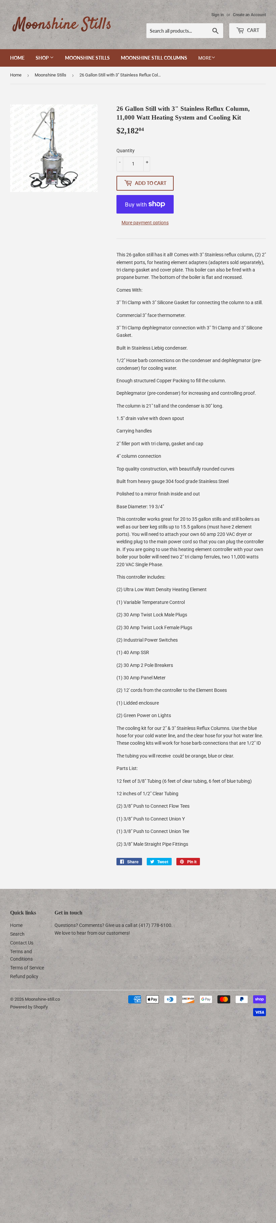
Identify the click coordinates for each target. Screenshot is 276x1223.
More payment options (145, 222)
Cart (252, 30)
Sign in (217, 14)
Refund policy (24, 976)
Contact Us (21, 942)
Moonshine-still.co (42, 999)
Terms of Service (27, 967)
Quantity (125, 150)
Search (17, 934)
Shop (43, 58)
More (204, 58)
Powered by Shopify (29, 1006)
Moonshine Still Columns (154, 58)
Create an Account (249, 14)
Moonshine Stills (87, 58)
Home (17, 58)
